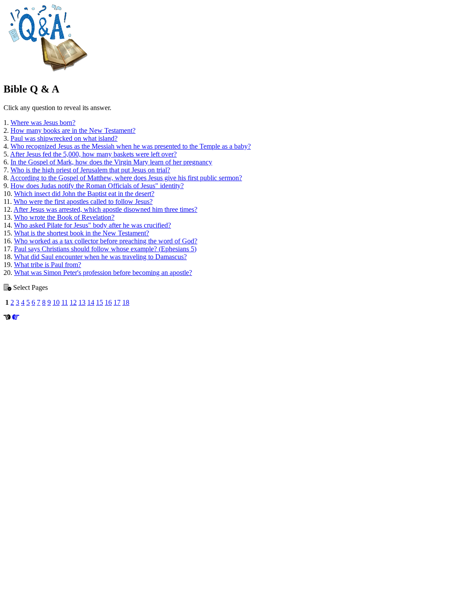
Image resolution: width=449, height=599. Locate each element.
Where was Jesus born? (43, 122)
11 (64, 302)
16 (108, 302)
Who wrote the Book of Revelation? (64, 217)
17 (117, 302)
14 (90, 302)
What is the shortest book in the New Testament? (81, 233)
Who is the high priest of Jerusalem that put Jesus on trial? (90, 170)
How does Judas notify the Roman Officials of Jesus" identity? (97, 185)
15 (99, 302)
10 (56, 302)
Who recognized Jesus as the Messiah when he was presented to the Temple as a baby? (131, 146)
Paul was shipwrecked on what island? (64, 138)
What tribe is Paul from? (47, 264)
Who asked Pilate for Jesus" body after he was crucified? (92, 225)
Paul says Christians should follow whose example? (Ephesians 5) (105, 249)
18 (125, 302)
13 (82, 302)
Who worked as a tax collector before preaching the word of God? (105, 241)
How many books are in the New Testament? (73, 130)
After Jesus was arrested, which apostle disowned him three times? (105, 209)
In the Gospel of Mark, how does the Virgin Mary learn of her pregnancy (111, 162)
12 (73, 302)
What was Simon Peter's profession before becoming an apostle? (103, 272)
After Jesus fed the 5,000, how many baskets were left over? (93, 154)
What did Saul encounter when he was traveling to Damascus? (100, 256)
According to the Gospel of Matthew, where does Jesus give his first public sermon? (126, 178)
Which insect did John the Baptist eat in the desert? (84, 193)
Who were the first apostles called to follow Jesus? (83, 201)
